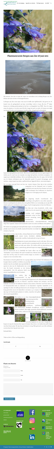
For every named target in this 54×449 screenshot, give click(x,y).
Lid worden (6, 412)
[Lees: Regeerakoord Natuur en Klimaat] (43, 413)
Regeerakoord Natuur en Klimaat (49, 414)
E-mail (22, 375)
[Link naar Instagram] (49, 447)
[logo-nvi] (10, 3)
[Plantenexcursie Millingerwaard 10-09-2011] (53, 225)
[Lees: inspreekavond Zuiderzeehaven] (43, 427)
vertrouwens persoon (8, 417)
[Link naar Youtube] (51, 447)
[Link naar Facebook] (45, 447)
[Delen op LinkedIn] (40, 346)
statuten (5, 419)
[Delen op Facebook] (16, 346)
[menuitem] (20, 3)
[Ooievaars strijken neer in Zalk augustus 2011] (1, 225)
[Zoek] (51, 3)
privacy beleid (6, 415)
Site (21, 379)
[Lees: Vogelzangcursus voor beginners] (43, 420)
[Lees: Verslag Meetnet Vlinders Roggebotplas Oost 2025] (43, 433)
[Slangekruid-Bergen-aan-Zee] (28, 31)
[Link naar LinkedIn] (47, 447)
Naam (22, 370)
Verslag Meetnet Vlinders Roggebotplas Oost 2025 (48, 435)
